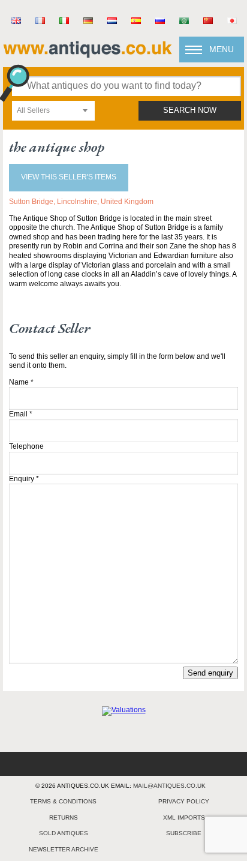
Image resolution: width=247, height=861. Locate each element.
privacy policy (183, 801)
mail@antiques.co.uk (169, 785)
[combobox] (53, 111)
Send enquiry (210, 672)
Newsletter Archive (63, 849)
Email (20, 414)
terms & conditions (63, 801)
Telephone (26, 446)
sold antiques (63, 833)
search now (189, 110)
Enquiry (24, 479)
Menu (221, 49)
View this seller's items (68, 177)
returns (63, 817)
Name (21, 382)
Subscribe (183, 833)
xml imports (184, 817)
